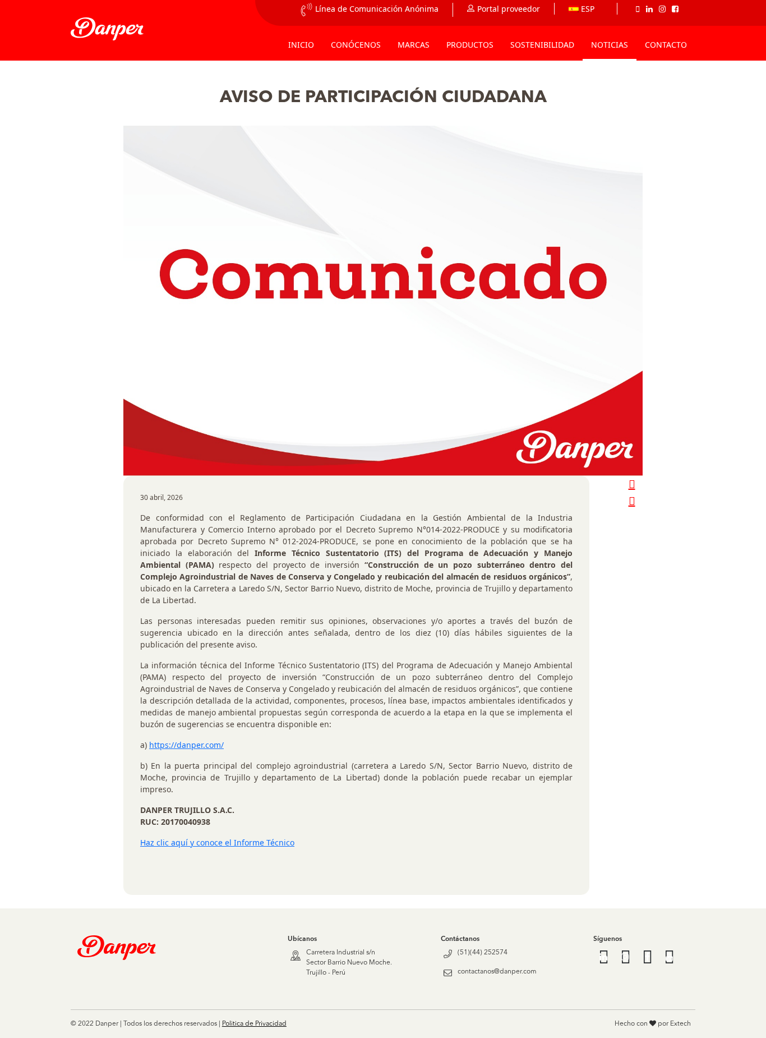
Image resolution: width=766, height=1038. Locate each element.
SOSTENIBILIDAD (542, 44)
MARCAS (414, 44)
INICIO (301, 44)
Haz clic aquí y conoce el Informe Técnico (217, 842)
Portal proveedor (508, 8)
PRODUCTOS (469, 44)
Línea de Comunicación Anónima (377, 8)
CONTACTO (666, 44)
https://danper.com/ (186, 745)
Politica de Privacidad (254, 1024)
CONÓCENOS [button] (356, 44)
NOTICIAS (609, 44)
